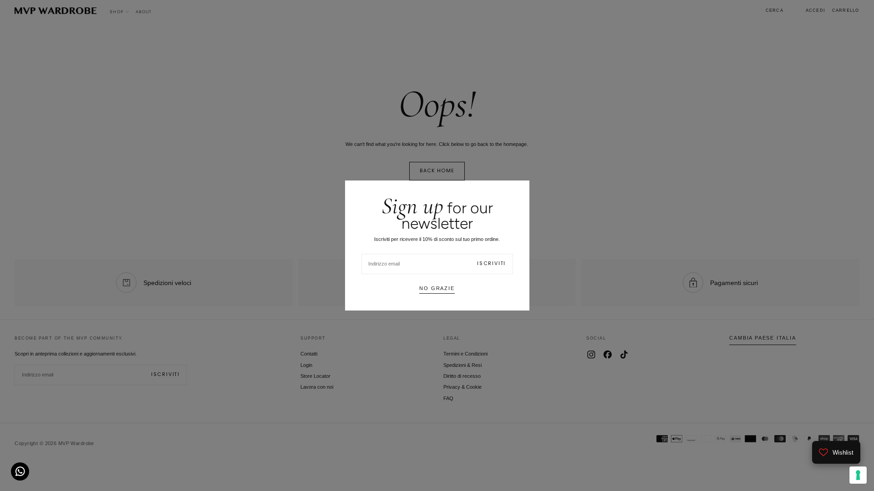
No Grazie (436, 288)
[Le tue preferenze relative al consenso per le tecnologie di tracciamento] (858, 475)
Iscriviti (491, 263)
